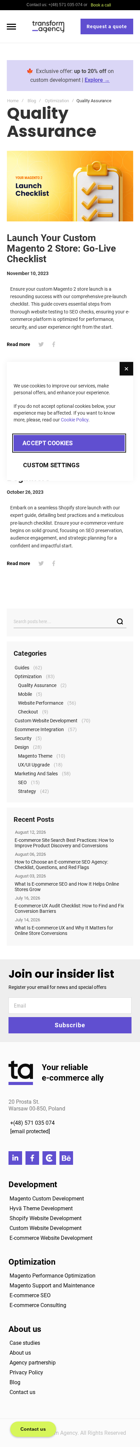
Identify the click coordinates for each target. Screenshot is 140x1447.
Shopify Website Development (46, 1218)
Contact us (22, 1392)
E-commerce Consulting (38, 1305)
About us (20, 1353)
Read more (18, 344)
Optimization (57, 100)
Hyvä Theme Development (41, 1208)
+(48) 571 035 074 (32, 1123)
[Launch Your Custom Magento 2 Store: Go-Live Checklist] (70, 186)
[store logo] (48, 26)
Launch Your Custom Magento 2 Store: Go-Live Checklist (61, 248)
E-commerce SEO (30, 1295)
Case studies (25, 1343)
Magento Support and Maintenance (52, 1285)
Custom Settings (51, 464)
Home (13, 100)
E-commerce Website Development (51, 1238)
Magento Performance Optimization (52, 1275)
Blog (32, 100)
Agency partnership (33, 1362)
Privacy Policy (26, 1372)
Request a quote (107, 26)
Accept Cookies (47, 442)
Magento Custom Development (47, 1198)
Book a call (101, 5)
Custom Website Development (46, 1228)
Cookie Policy (74, 419)
